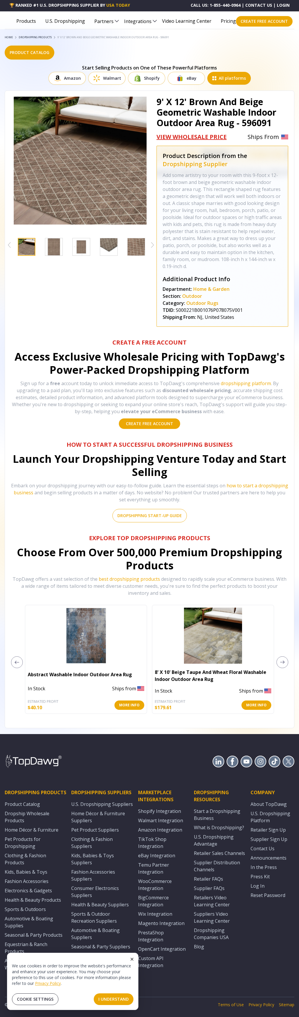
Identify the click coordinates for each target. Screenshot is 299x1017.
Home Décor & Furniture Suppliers (98, 817)
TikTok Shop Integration (152, 842)
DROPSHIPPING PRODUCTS (35, 37)
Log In (258, 886)
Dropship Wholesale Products (27, 817)
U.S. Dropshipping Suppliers (102, 804)
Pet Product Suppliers (95, 830)
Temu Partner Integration (153, 868)
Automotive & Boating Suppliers (95, 933)
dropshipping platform (246, 383)
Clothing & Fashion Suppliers (92, 842)
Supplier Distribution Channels (217, 866)
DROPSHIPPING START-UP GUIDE (149, 515)
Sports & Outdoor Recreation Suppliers (94, 917)
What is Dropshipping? (219, 827)
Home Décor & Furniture (31, 830)
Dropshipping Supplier (195, 164)
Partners (104, 21)
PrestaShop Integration (151, 936)
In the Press (264, 867)
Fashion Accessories (26, 881)
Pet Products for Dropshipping (23, 842)
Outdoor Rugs (202, 303)
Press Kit (260, 876)
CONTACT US (258, 5)
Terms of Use (231, 1004)
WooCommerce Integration (155, 884)
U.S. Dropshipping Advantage (214, 840)
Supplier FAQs (209, 888)
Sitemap (286, 1004)
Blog (199, 946)
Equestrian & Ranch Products (26, 948)
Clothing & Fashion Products (25, 859)
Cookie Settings (35, 999)
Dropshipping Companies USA (211, 933)
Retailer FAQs (208, 879)
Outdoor (192, 296)
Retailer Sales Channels (219, 853)
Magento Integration (161, 923)
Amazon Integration (160, 830)
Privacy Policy (48, 983)
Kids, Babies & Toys (26, 872)
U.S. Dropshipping (65, 21)
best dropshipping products (129, 579)
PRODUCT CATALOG (29, 52)
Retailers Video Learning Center (212, 901)
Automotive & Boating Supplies (29, 922)
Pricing (228, 21)
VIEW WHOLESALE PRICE (192, 137)
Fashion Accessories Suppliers (93, 875)
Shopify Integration (159, 811)
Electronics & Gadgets (28, 890)
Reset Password (268, 895)
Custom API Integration (151, 962)
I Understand (113, 999)
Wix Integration (155, 914)
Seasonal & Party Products (33, 935)
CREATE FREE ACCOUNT (264, 21)
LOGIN (283, 5)
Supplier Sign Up (269, 839)
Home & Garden (211, 289)
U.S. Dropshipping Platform (270, 817)
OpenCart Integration (162, 949)
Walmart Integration (160, 820)
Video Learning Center (186, 21)
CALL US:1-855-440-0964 (216, 5)
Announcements (268, 858)
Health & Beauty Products (33, 900)
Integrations (138, 21)
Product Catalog (22, 804)
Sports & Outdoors (25, 909)
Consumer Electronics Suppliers (95, 891)
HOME (9, 37)
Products (26, 21)
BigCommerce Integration (153, 901)
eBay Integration (156, 855)
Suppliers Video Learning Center (212, 917)
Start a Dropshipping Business (217, 814)
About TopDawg (269, 804)
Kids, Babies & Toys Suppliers (92, 859)
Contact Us (262, 848)
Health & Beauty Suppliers (100, 904)
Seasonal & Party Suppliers (100, 946)
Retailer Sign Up (268, 830)
